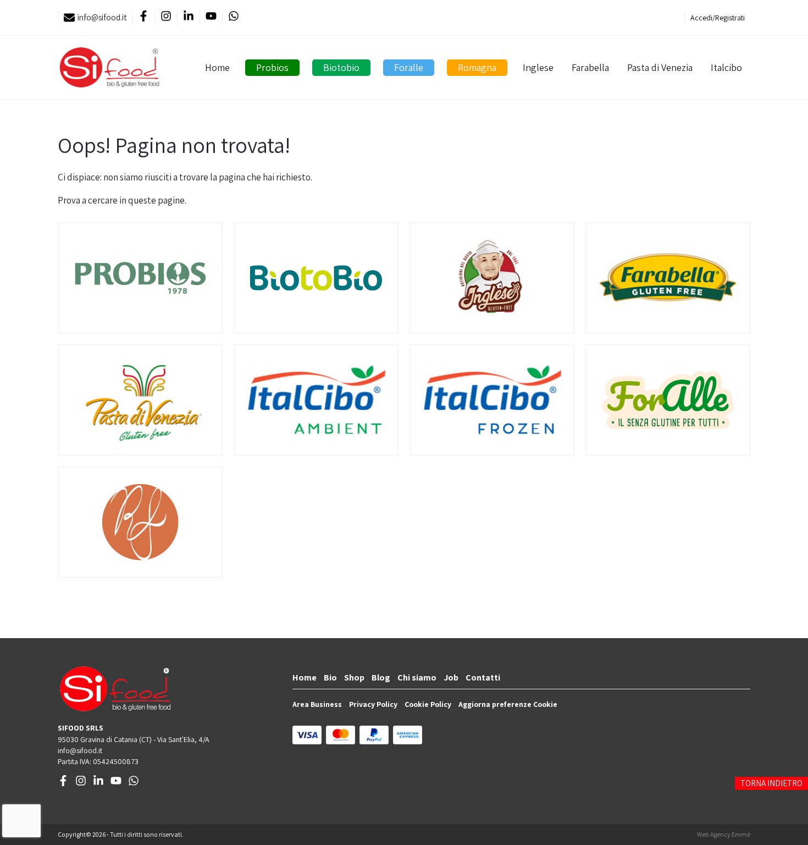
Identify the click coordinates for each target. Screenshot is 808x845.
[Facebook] (143, 17)
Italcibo (726, 67)
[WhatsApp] (233, 17)
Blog (381, 677)
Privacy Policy (373, 704)
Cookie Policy (428, 704)
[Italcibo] (316, 400)
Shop (354, 677)
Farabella (590, 67)
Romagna (477, 67)
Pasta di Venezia (660, 67)
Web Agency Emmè (723, 834)
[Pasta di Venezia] (140, 400)
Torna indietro (771, 783)
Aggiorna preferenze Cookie (507, 704)
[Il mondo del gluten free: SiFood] (109, 67)
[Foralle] (668, 400)
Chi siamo (416, 677)
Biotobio (341, 67)
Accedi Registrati (717, 18)
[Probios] (140, 278)
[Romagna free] (140, 522)
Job (451, 677)
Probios (272, 67)
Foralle (408, 67)
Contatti (483, 677)
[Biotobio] (316, 278)
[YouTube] (211, 17)
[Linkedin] (188, 17)
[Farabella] (668, 278)
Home (217, 67)
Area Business (317, 704)
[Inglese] (492, 278)
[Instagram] (165, 17)
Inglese (538, 67)
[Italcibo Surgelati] (492, 400)
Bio (330, 677)
